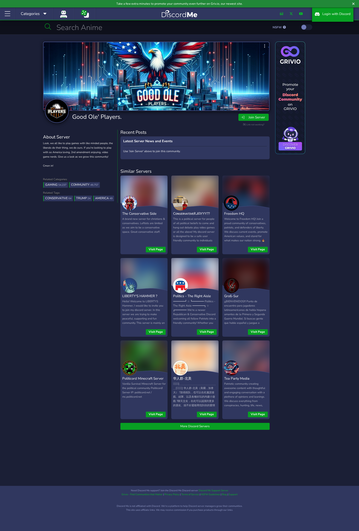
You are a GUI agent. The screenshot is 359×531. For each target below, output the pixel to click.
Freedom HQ (234, 213)
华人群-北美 (182, 378)
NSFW (278, 27)
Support (233, 494)
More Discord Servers (195, 426)
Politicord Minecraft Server (143, 378)
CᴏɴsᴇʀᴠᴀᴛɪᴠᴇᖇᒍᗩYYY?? (191, 213)
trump (83, 198)
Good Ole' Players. (97, 117)
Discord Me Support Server (213, 490)
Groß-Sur (231, 296)
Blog (224, 494)
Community (84, 185)
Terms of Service (190, 494)
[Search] (48, 26)
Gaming (55, 185)
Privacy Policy (172, 494)
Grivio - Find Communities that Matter (142, 494)
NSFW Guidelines (210, 494)
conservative (58, 198)
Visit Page (156, 249)
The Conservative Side (139, 213)
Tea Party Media (236, 378)
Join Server (256, 117)
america (104, 198)
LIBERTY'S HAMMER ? (139, 296)
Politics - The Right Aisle (192, 296)
